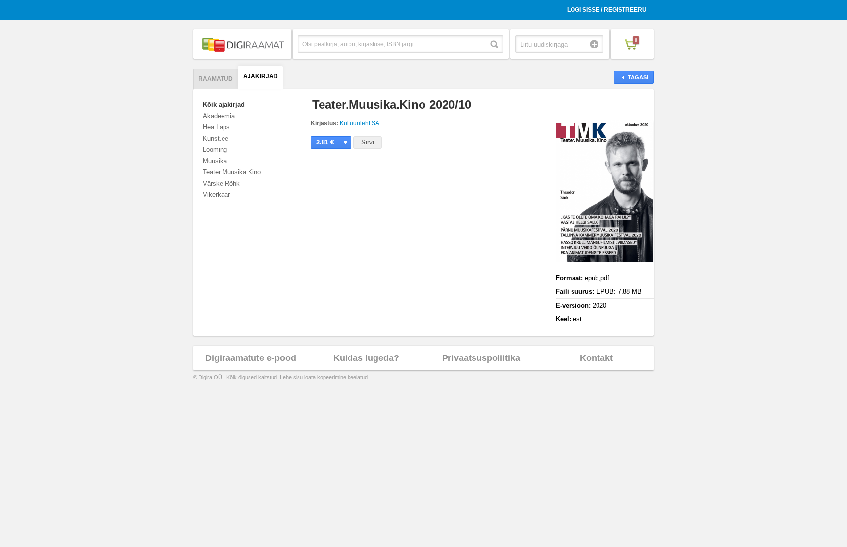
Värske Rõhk (221, 183)
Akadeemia (219, 115)
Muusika (215, 161)
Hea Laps (216, 127)
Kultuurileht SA (359, 123)
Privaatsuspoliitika (481, 358)
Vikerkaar (216, 194)
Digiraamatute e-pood (250, 358)
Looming (215, 149)
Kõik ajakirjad (224, 104)
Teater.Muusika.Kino (232, 172)
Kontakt (596, 358)
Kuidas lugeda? (366, 358)
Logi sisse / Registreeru (607, 9)
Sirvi (367, 142)
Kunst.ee (215, 138)
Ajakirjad (260, 76)
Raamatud (216, 78)
